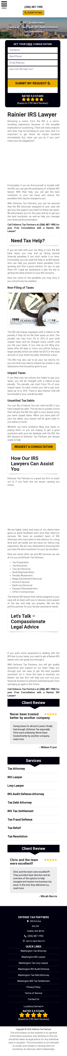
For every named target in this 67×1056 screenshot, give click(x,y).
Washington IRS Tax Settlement (33, 981)
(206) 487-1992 (33, 7)
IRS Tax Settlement (20, 811)
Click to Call (34, 12)
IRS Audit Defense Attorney (25, 794)
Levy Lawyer (15, 785)
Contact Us (33, 999)
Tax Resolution (17, 836)
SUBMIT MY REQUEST (31, 83)
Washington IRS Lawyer (33, 957)
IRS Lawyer (14, 777)
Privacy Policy (33, 987)
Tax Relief (14, 828)
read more (18, 739)
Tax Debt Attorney (19, 802)
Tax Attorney (16, 768)
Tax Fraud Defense (19, 819)
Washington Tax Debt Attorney (33, 975)
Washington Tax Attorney (33, 951)
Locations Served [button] (33, 1006)
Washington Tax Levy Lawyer (33, 963)
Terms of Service (33, 993)
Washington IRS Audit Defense (33, 969)
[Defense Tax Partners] (33, 911)
